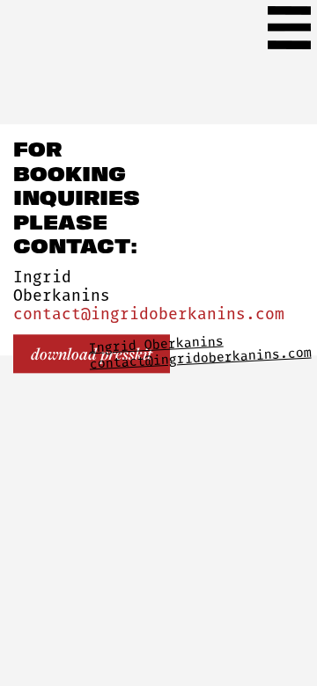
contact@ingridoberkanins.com (148, 315)
